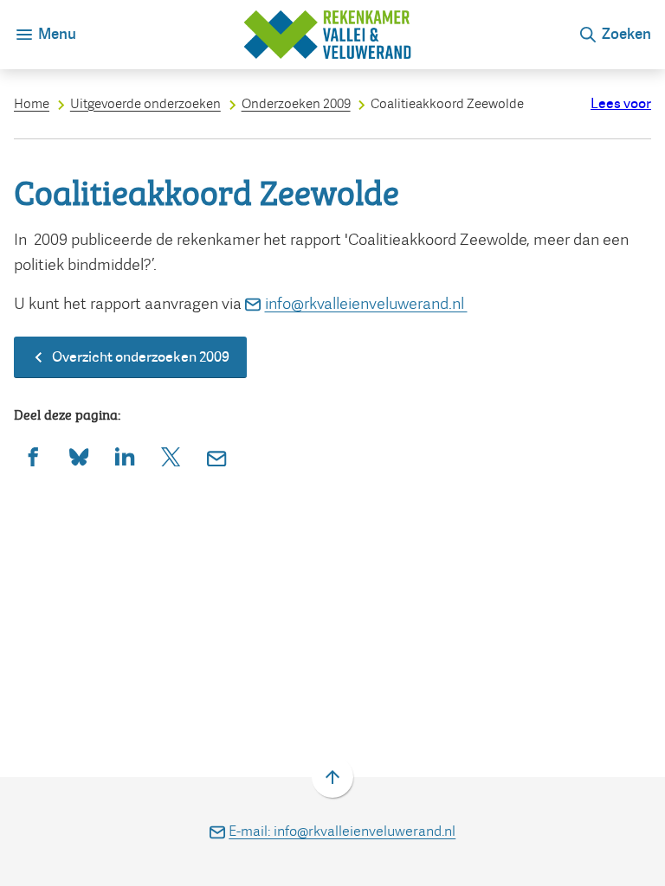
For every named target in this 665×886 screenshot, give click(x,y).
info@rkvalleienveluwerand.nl (366, 303)
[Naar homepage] (327, 34)
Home (31, 104)
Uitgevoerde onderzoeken (145, 104)
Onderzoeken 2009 (296, 104)
